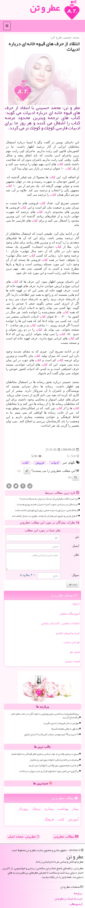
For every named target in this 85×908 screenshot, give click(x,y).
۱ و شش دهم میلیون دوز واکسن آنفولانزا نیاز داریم (54, 765)
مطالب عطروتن (64, 836)
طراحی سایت (71, 642)
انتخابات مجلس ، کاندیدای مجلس (60, 623)
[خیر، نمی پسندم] (75, 477)
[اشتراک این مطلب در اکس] (16, 485)
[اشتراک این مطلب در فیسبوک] (23, 485)
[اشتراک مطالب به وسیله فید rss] (9, 485)
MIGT (76, 604)
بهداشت (62, 809)
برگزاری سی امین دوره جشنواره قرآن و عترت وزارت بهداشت (49, 771)
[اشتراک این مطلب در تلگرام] (30, 485)
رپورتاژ (24, 809)
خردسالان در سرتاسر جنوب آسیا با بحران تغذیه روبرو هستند (47, 504)
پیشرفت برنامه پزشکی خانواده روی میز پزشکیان (54, 759)
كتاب (60, 164)
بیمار (75, 809)
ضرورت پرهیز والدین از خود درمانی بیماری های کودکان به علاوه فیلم (45, 753)
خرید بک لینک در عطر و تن (68, 898)
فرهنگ (49, 819)
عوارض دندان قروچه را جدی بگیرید (61, 723)
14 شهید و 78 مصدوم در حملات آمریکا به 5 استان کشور (51, 734)
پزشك (36, 809)
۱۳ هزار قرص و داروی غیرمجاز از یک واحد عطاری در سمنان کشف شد (45, 515)
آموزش (73, 819)
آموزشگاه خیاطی (70, 613)
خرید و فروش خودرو (68, 632)
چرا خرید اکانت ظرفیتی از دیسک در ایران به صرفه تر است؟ (48, 498)
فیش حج (75, 651)
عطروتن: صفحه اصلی (22, 836)
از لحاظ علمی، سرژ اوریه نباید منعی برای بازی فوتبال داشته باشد (46, 510)
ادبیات (55, 462)
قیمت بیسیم (72, 661)
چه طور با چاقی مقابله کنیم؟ (65, 728)
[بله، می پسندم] (27, 471)
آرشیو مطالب (75, 904)
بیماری (49, 809)
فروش (40, 462)
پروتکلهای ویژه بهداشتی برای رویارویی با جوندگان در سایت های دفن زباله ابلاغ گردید (45, 715)
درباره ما (78, 893)
